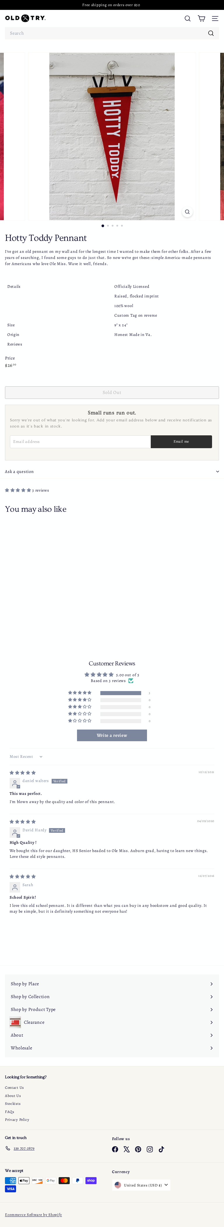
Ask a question (19, 471)
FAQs (9, 1111)
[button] (18, 490)
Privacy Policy (17, 1119)
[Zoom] (187, 211)
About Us (13, 1095)
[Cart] (201, 18)
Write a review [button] (112, 735)
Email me (181, 441)
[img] (23, 773)
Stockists (12, 1103)
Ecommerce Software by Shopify (33, 1214)
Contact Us (14, 1087)
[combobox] (112, 33)
